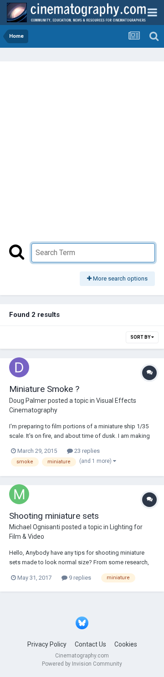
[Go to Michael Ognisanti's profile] (19, 494)
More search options (120, 278)
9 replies (79, 577)
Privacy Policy (47, 644)
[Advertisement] (82, 157)
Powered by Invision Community (82, 664)
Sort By (140, 337)
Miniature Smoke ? (44, 389)
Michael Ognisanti (34, 527)
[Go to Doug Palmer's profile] (19, 367)
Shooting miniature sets (54, 516)
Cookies (125, 644)
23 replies (86, 450)
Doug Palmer (27, 400)
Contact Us (90, 644)
